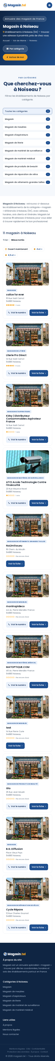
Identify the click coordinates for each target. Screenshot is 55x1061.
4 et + (39, 249)
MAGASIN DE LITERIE (16, 351)
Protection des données (18, 1051)
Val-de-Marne (19, 40)
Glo (8, 788)
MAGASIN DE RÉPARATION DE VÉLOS (23, 905)
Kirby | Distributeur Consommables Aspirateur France (23, 418)
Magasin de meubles (13, 991)
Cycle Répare (14, 909)
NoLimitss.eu (14, 545)
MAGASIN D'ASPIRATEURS (18, 411)
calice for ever (15, 294)
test (8, 727)
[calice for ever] (27, 274)
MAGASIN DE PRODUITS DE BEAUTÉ (22, 784)
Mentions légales (11, 1029)
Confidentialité (38, 1048)
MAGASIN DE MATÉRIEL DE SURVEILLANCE (25, 478)
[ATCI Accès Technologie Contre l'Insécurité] (27, 461)
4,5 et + (12, 255)
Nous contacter (11, 1034)
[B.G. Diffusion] (27, 828)
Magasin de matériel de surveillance (21, 1005)
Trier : (6, 240)
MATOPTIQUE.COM (17, 667)
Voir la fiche (38, 312)
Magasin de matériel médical (18, 1010)
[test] (27, 707)
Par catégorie (17, 48)
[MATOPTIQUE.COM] (27, 646)
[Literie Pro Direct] (27, 334)
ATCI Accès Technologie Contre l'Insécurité (26, 483)
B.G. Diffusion (14, 849)
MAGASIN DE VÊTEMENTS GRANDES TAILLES (26, 541)
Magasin (17, 5)
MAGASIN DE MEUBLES (17, 602)
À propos (7, 1025)
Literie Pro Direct (16, 355)
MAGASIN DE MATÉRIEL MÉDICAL (21, 662)
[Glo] (27, 767)
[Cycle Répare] (27, 889)
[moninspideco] (27, 585)
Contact (44, 1051)
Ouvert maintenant (18, 249)
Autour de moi (16, 57)
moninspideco (15, 606)
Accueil (6, 40)
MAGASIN (11, 290)
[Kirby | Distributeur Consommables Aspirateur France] (27, 395)
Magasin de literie (12, 1000)
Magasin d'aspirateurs (14, 996)
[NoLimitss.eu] (27, 525)
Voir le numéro (18, 312)
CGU (28, 1048)
